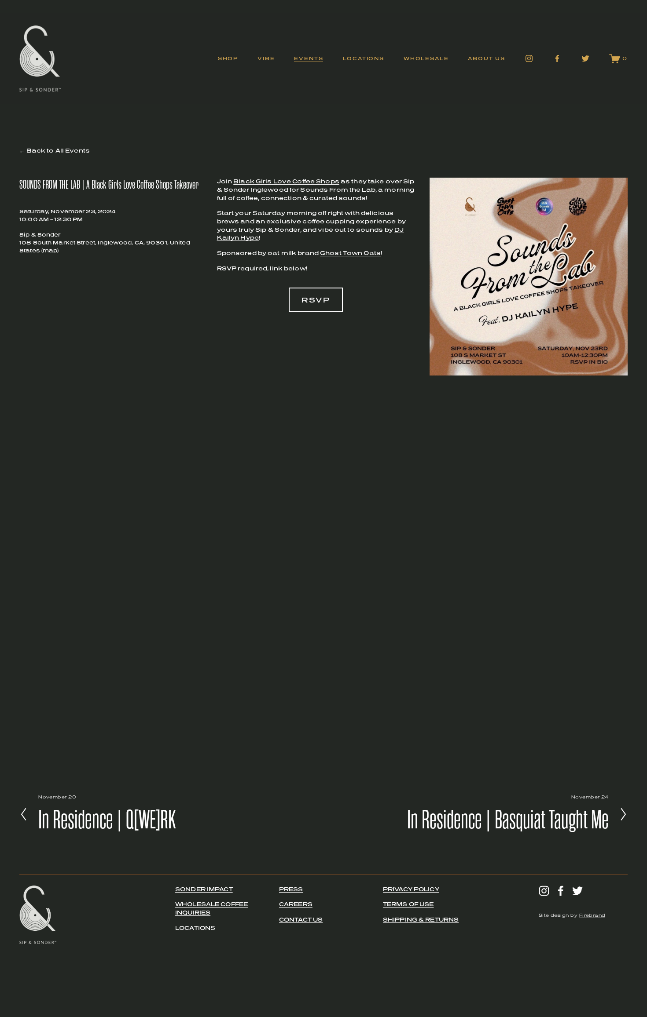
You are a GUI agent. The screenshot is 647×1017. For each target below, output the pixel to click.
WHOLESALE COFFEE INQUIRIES (211, 908)
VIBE (266, 58)
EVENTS (308, 58)
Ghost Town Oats (350, 253)
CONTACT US (301, 919)
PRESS (291, 889)
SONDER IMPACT (204, 889)
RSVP (316, 299)
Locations (363, 58)
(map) (50, 250)
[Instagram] (529, 58)
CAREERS (295, 904)
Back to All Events (58, 150)
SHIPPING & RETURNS (421, 919)
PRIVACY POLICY (411, 889)
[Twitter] (585, 58)
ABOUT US (486, 58)
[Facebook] (557, 58)
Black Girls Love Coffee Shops (286, 181)
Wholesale (426, 58)
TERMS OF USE (408, 904)
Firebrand (592, 915)
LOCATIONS (195, 928)
